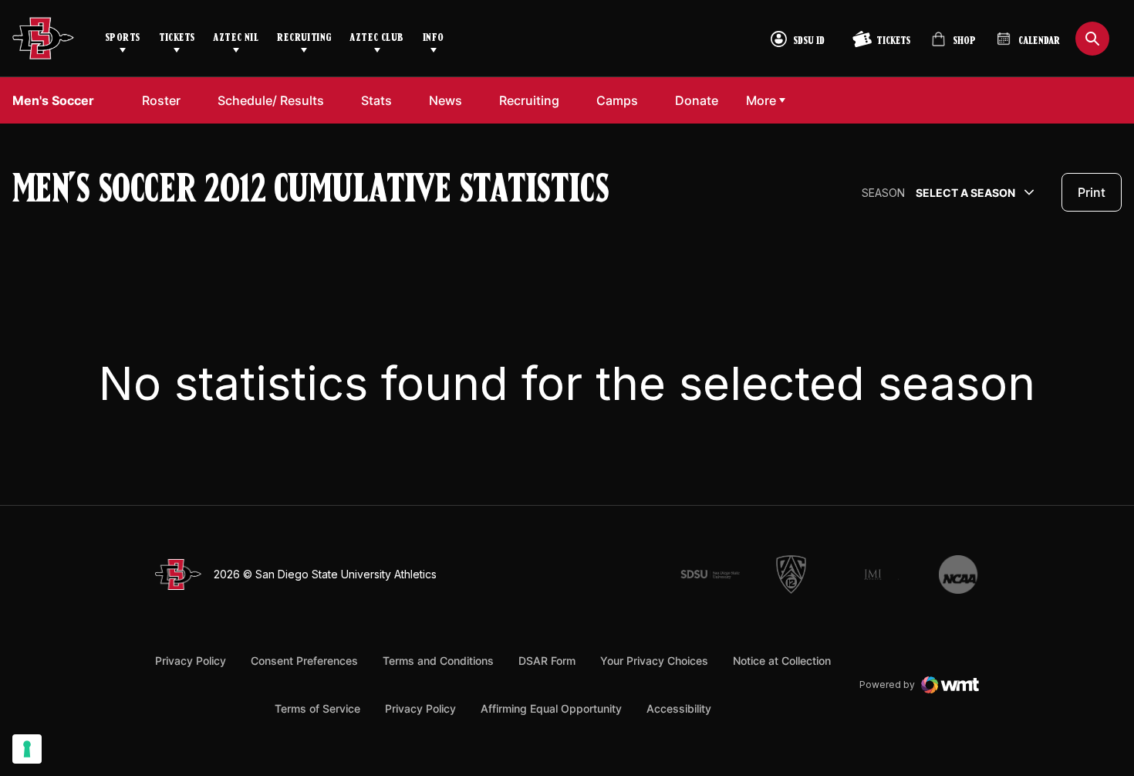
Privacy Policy (190, 660)
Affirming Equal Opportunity (551, 708)
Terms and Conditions (438, 660)
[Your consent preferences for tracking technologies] (27, 749)
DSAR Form (546, 660)
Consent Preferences (304, 660)
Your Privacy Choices (654, 660)
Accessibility (678, 708)
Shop (953, 45)
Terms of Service (317, 708)
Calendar (1039, 41)
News (445, 100)
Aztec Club (376, 38)
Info (433, 38)
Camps (617, 100)
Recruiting (304, 38)
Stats (376, 100)
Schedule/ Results (271, 100)
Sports (122, 38)
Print (1091, 192)
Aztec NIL (235, 38)
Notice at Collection (782, 660)
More (761, 100)
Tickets (177, 38)
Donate (696, 100)
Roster (161, 100)
